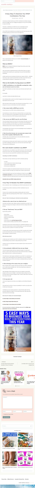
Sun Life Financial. (25, 58)
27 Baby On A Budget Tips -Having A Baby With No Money (5, 382)
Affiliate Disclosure (10, 479)
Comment (5, 397)
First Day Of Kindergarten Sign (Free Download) (25, 467)
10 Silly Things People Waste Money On (10, 301)
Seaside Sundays (15, 18)
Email (14, 411)
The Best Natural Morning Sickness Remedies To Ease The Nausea (7, 363)
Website (25, 411)
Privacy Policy (10, 414)
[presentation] (6, 376)
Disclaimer (27, 479)
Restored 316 (31, 482)
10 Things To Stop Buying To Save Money (8, 448)
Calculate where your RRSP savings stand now (12, 179)
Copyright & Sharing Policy (19, 479)
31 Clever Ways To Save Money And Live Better (12, 304)
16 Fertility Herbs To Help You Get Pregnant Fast (28, 363)
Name (4, 411)
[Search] (31, 426)
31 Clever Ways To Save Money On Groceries (11, 298)
